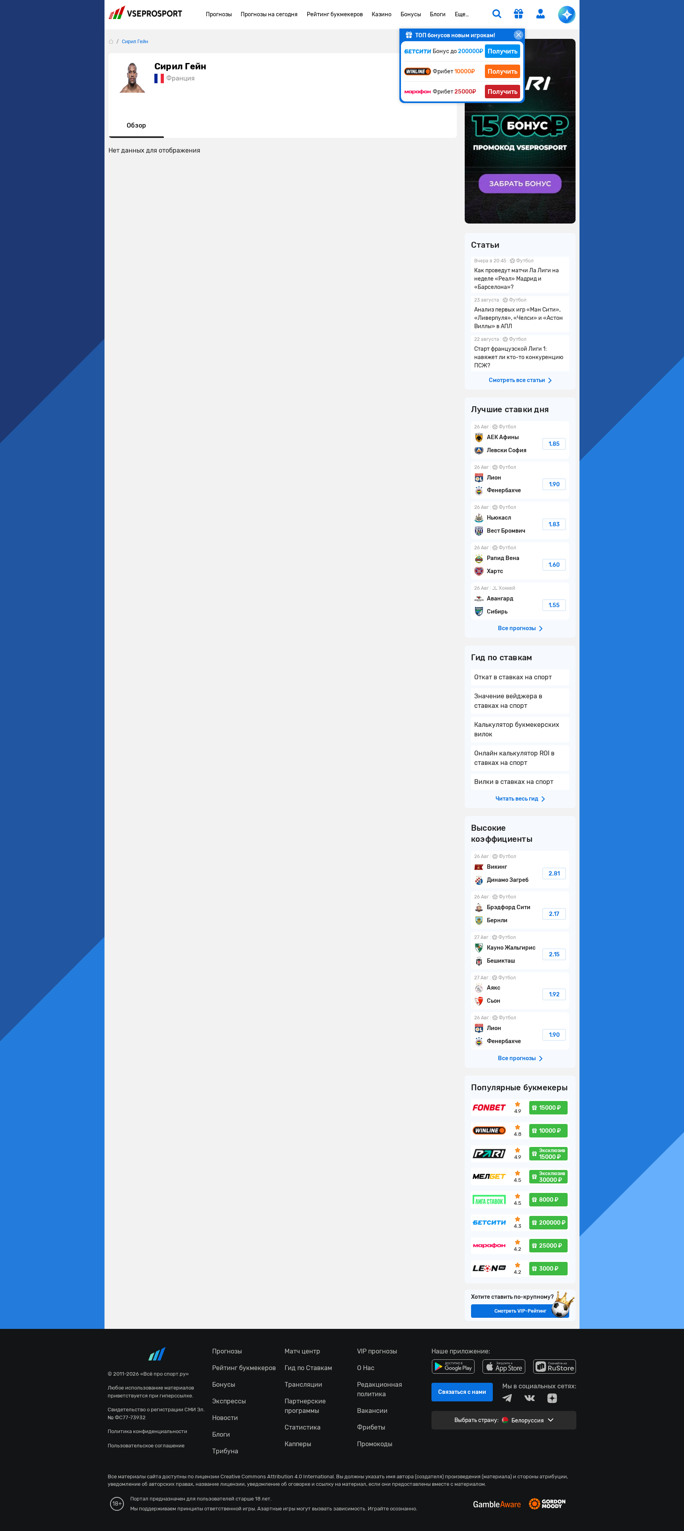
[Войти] (540, 14)
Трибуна (225, 1451)
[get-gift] (518, 15)
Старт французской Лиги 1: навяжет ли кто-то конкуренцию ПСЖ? (520, 353)
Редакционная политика (379, 1389)
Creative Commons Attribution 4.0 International (277, 1476)
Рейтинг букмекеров (335, 14)
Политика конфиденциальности (147, 1431)
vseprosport (145, 15)
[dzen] (552, 1398)
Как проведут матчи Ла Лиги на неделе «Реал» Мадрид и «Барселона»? (520, 275)
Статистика (303, 1427)
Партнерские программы (305, 1405)
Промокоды (374, 1444)
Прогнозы (219, 14)
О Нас (365, 1368)
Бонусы (411, 14)
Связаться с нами (462, 1392)
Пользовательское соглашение (146, 1446)
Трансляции (303, 1384)
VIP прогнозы (377, 1351)
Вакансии (372, 1410)
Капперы (298, 1444)
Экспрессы (229, 1401)
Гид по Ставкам (308, 1368)
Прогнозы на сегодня (269, 14)
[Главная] (110, 41)
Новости (225, 1418)
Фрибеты (371, 1427)
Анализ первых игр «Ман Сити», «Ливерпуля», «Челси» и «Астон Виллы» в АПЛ (520, 314)
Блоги (438, 14)
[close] (518, 35)
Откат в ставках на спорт (513, 677)
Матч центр (302, 1351)
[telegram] (507, 1398)
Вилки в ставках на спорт (513, 782)
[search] (496, 14)
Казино (381, 14)
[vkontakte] (529, 1398)
